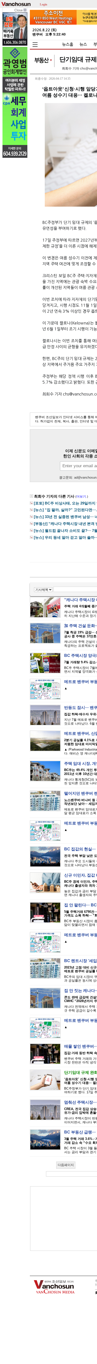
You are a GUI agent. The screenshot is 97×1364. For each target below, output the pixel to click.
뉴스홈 (67, 44)
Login (43, 4)
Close (19, 10)
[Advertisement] (67, 1218)
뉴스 (83, 44)
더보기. (81, 496)
